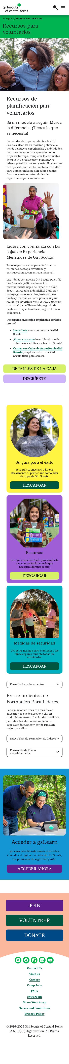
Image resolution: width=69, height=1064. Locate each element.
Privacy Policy (35, 1013)
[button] (55, 7)
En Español (8, 18)
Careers (34, 979)
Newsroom (34, 996)
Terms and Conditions (34, 1008)
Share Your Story (34, 1002)
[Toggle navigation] (63, 7)
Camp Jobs (34, 985)
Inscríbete (20, 330)
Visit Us (34, 974)
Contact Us (34, 968)
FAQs (34, 991)
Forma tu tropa (24, 339)
